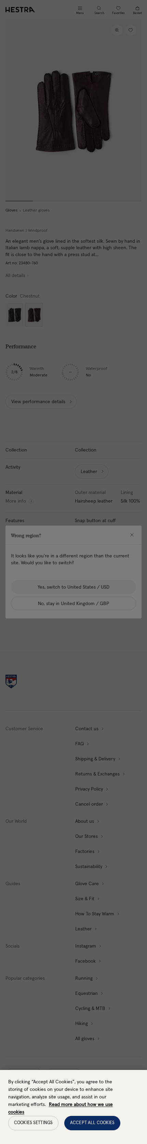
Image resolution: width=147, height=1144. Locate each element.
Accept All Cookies (92, 1123)
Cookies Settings (33, 1123)
